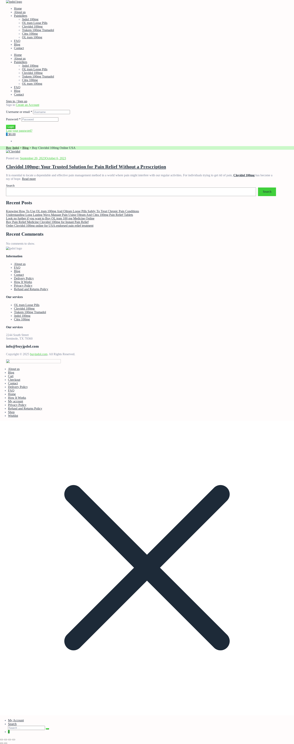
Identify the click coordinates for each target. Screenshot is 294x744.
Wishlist (13, 415)
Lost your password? (19, 130)
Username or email (19, 112)
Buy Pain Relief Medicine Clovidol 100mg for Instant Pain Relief (47, 222)
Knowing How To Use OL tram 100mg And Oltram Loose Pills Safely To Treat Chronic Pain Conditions (72, 211)
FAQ (17, 41)
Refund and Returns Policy (31, 289)
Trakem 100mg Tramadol (38, 30)
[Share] (9, 739)
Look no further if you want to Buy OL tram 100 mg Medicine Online (50, 218)
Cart (10, 376)
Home (18, 8)
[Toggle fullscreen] (5, 739)
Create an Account (27, 105)
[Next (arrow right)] (5, 743)
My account (15, 401)
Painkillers (20, 15)
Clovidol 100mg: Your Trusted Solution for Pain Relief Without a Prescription (86, 166)
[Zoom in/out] (1, 739)
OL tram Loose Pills (34, 23)
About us (20, 12)
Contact (19, 48)
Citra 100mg (30, 33)
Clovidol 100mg (32, 26)
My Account (16, 720)
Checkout (14, 379)
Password (13, 119)
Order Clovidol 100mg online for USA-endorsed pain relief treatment (49, 225)
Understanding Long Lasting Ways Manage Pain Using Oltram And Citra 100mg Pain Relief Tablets (69, 214)
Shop (11, 412)
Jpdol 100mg (30, 19)
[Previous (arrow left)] (1, 743)
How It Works (23, 282)
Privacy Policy (23, 285)
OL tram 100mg (32, 37)
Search (10, 185)
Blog (17, 44)
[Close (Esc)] (13, 739)
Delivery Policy (24, 278)
